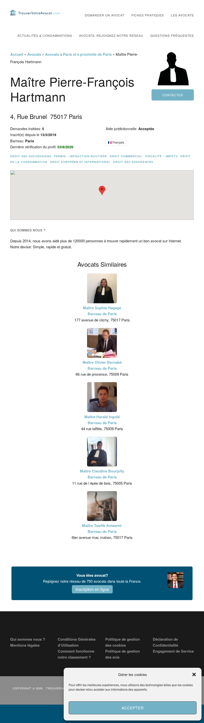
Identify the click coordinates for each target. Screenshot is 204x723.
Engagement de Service (173, 651)
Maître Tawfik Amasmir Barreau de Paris (102, 528)
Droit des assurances (133, 162)
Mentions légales (25, 645)
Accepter (133, 707)
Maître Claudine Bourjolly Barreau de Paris (102, 474)
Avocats (34, 54)
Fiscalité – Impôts (161, 156)
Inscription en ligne (92, 589)
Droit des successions (30, 156)
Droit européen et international (80, 162)
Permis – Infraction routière (80, 156)
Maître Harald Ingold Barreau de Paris (102, 419)
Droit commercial (126, 156)
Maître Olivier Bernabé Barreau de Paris (102, 365)
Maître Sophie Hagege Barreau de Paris (102, 310)
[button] (194, 674)
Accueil (16, 54)
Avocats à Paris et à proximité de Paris (78, 54)
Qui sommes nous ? (27, 639)
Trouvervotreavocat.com (35, 12)
